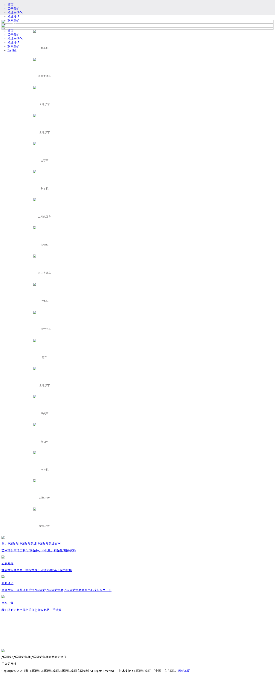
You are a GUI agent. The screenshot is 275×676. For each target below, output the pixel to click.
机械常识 (13, 16)
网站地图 (184, 670)
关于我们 (13, 8)
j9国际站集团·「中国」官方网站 (155, 670)
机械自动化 (14, 12)
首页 (10, 4)
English (11, 24)
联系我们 (13, 20)
